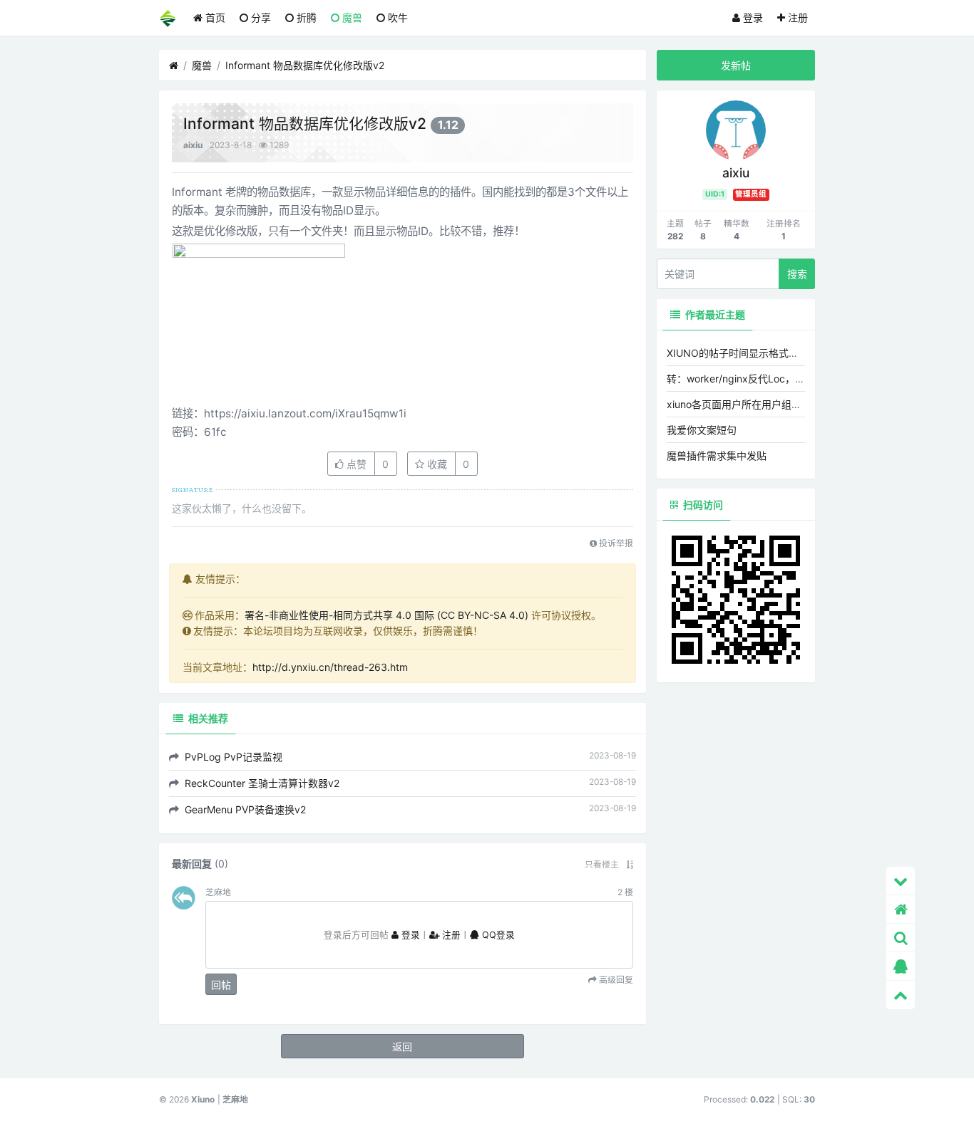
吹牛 (396, 17)
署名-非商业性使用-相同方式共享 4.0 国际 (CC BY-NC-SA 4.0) (386, 615)
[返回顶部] (900, 995)
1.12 (448, 125)
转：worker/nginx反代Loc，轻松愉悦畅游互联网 (776, 378)
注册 (796, 17)
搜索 (797, 274)
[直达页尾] (900, 881)
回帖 (221, 985)
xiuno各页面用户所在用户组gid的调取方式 (761, 404)
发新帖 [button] (736, 65)
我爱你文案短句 (702, 430)
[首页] (173, 65)
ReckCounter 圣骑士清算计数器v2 (260, 783)
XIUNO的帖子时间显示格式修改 (738, 353)
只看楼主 (602, 864)
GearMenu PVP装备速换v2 (244, 809)
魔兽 (350, 17)
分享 (259, 17)
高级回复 (615, 980)
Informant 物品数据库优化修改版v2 (304, 65)
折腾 (305, 17)
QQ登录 (497, 934)
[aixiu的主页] (736, 129)
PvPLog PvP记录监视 (232, 757)
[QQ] (900, 966)
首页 (214, 17)
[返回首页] (900, 909)
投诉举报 (615, 543)
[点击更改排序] (629, 864)
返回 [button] (402, 1047)
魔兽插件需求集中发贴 (717, 455)
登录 (751, 17)
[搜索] (900, 938)
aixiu (193, 145)
